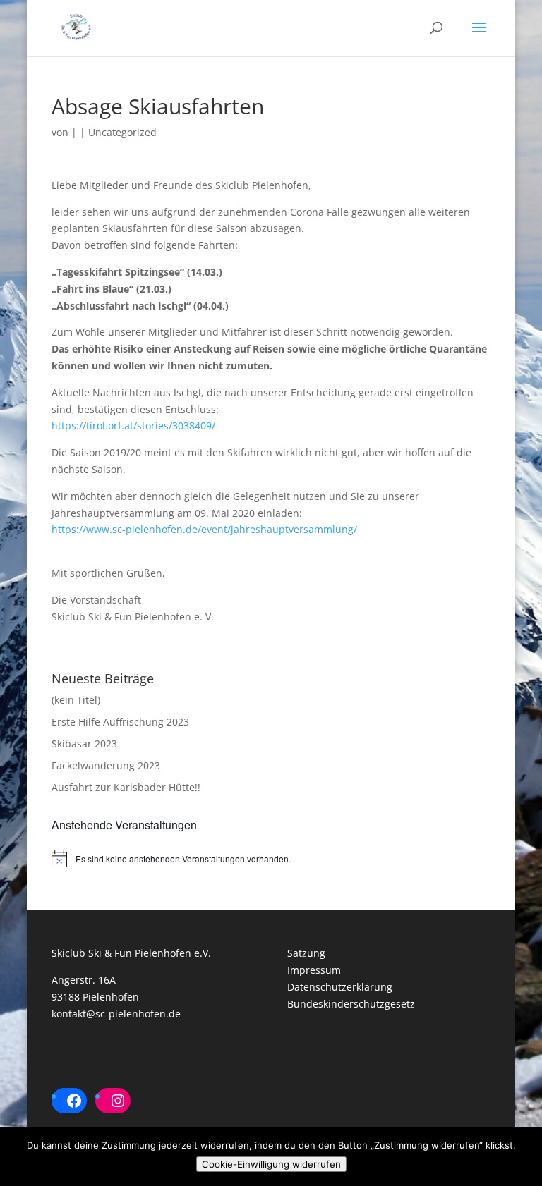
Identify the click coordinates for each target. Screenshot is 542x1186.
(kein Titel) (76, 700)
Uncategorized (122, 132)
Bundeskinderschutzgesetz (351, 1003)
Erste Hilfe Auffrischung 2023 (120, 721)
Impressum (314, 970)
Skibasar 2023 (84, 743)
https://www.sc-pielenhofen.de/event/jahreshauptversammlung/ (204, 529)
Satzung (306, 953)
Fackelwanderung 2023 (106, 765)
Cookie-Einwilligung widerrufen (271, 1164)
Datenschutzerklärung (339, 987)
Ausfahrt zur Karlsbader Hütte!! (126, 787)
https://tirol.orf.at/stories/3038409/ (133, 425)
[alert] (271, 858)
